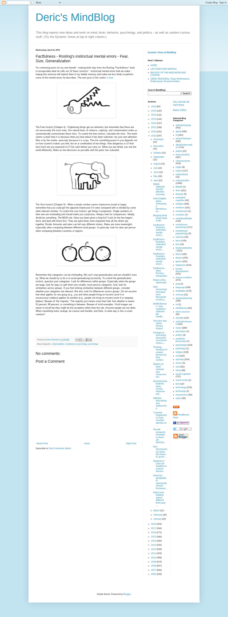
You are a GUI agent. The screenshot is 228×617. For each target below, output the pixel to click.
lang (178, 284)
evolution (180, 215)
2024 (154, 115)
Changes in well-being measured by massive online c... (160, 337)
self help (180, 359)
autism (179, 151)
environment (182, 211)
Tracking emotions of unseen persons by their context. (160, 353)
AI (177, 135)
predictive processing (181, 339)
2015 (154, 536)
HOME (154, 65)
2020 (154, 131)
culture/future (182, 174)
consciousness (183, 161)
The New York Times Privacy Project (160, 325)
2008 (154, 566)
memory (179, 294)
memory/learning (184, 298)
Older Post (131, 443)
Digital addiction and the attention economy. (159, 189)
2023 (154, 119)
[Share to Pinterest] (90, 340)
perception (181, 331)
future (178, 254)
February (158, 515)
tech (178, 384)
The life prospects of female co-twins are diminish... (159, 436)
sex (177, 366)
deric (178, 190)
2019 (154, 135)
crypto (179, 167)
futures (179, 258)
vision (178, 398)
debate (179, 187)
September (159, 157)
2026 (154, 106)
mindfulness (181, 308)
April (156, 180)
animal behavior (183, 138)
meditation (181, 291)
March (157, 510)
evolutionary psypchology (76, 344)
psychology (93, 344)
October (158, 153)
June (156, 172)
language (180, 287)
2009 (154, 561)
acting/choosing (183, 125)
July (156, 168)
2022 (154, 123)
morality (179, 318)
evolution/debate (184, 218)
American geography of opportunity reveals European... (160, 482)
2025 (154, 111)
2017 (154, 528)
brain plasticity (183, 154)
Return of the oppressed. (160, 281)
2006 (154, 574)
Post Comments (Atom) (60, 448)
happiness (181, 265)
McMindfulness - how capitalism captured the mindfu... (160, 310)
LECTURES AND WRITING (164, 69)
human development (182, 270)
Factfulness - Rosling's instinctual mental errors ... (159, 230)
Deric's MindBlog (75, 17)
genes (179, 261)
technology (181, 387)
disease (179, 194)
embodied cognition (180, 198)
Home (87, 443)
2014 (154, 541)
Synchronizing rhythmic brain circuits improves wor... (160, 387)
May (156, 176)
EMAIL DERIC (180, 110)
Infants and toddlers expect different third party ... (159, 499)
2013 (154, 545)
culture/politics (58, 344)
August (157, 163)
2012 (154, 549)
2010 (154, 557)
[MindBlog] (181, 423)
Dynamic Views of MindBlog (162, 52)
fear (177, 244)
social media (182, 380)
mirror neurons (183, 312)
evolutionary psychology (182, 225)
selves (179, 363)
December (159, 139)
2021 (154, 127)
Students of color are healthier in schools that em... (160, 466)
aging (178, 131)
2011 (154, 553)
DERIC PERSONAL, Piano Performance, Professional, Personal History (170, 80)
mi (177, 304)
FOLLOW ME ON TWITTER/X (181, 103)
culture (179, 170)
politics (179, 335)
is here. (110, 77)
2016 (154, 532)
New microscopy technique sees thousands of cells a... (160, 293)
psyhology (181, 348)
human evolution (184, 277)
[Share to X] (84, 340)
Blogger (127, 594)
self (177, 356)
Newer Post (42, 443)
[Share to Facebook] (87, 340)
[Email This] (77, 340)
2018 (154, 524)
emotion (179, 204)
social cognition (183, 374)
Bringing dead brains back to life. (160, 218)
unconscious (182, 394)
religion (179, 352)
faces (178, 240)
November (159, 146)
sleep (178, 370)
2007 (154, 570)
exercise (180, 237)
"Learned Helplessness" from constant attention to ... (160, 419)
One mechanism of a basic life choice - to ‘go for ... (160, 451)
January (158, 519)
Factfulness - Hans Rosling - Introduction (160, 272)
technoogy (181, 391)
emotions (180, 207)
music (178, 328)
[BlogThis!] (80, 340)
